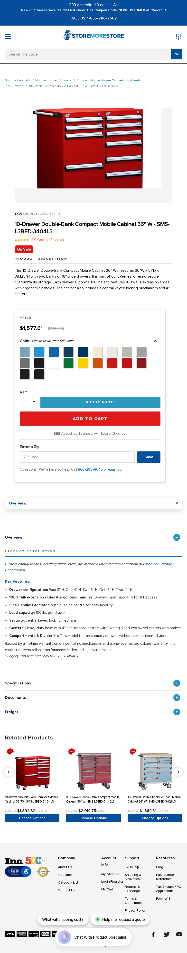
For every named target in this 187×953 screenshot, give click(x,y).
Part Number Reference (165, 877)
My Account (110, 874)
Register (117, 881)
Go (177, 54)
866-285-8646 (90, 469)
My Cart (107, 889)
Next (178, 772)
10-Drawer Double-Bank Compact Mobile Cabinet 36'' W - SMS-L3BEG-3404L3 (31, 799)
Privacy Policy (135, 910)
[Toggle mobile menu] (8, 36)
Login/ (106, 881)
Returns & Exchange (132, 889)
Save (148, 457)
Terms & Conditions (133, 901)
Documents (15, 697)
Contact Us (66, 890)
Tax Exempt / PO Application (168, 889)
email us (114, 469)
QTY (23, 392)
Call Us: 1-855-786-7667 (93, 18)
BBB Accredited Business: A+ (93, 4)
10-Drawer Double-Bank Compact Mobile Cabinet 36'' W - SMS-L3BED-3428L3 (154, 799)
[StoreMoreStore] (93, 37)
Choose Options (32, 818)
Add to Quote (100, 402)
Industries (65, 875)
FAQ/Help (132, 867)
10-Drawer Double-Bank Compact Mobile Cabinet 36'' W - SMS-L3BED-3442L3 (93, 799)
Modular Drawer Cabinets (53, 80)
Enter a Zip (30, 446)
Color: (47, 341)
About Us (65, 867)
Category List (68, 882)
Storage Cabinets (17, 80)
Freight (11, 712)
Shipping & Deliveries (133, 877)
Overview (13, 537)
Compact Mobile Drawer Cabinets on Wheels (108, 80)
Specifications (18, 683)
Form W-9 (163, 899)
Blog (159, 867)
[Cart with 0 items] (179, 37)
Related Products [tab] (29, 737)
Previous (93, 772)
